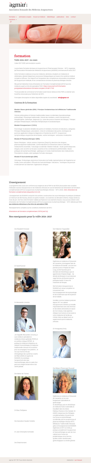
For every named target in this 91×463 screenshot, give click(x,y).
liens (67, 17)
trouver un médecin (39, 17)
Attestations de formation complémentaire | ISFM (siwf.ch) (28, 211)
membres (12, 19)
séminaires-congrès (25, 17)
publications (60, 17)
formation (12, 17)
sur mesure (78, 460)
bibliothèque (51, 17)
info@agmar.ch (63, 97)
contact (73, 17)
